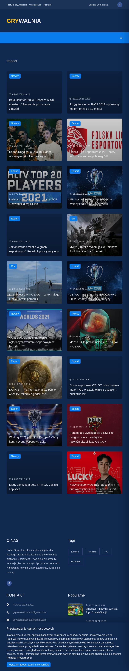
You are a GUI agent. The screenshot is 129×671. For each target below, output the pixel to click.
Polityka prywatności (17, 4)
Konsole (75, 551)
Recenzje (76, 561)
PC (106, 551)
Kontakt (47, 4)
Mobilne (92, 551)
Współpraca (35, 4)
